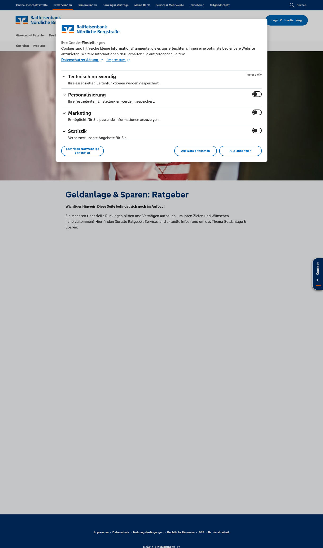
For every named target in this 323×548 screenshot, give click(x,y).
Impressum (116, 59)
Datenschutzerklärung (80, 59)
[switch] (257, 94)
